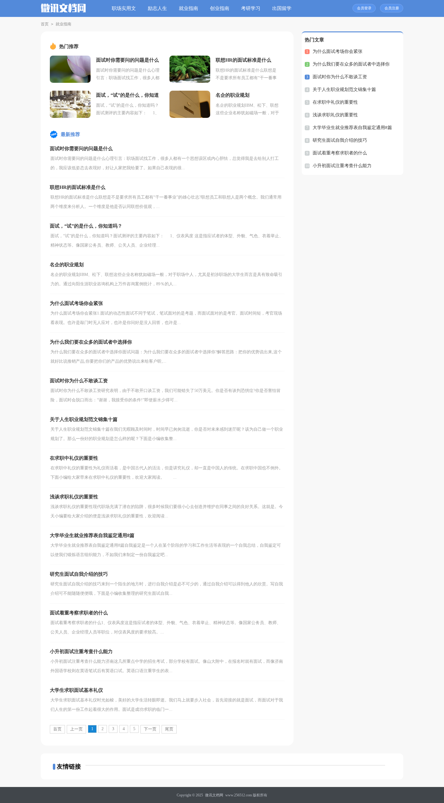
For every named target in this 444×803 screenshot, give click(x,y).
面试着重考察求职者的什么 (340, 153)
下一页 (150, 729)
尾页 (169, 729)
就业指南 (188, 8)
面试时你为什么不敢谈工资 (340, 76)
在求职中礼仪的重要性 (335, 102)
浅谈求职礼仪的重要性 (335, 114)
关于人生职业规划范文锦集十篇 (344, 89)
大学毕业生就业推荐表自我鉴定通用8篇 (352, 127)
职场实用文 (124, 8)
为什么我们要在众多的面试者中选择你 (351, 64)
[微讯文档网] (63, 11)
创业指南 (219, 8)
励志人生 (157, 8)
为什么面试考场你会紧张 (337, 51)
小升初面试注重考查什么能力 (342, 165)
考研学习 (250, 8)
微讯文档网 (214, 795)
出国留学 (281, 8)
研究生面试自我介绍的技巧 (340, 140)
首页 (45, 24)
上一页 (76, 729)
